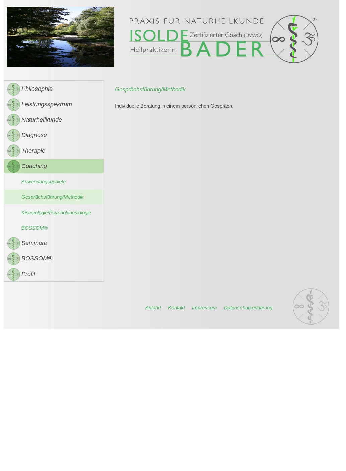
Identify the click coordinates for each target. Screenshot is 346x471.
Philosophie (37, 88)
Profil (28, 274)
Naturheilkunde (41, 119)
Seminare (34, 243)
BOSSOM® (34, 228)
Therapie (33, 150)
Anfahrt (153, 307)
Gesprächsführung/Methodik (52, 197)
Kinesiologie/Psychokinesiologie (56, 212)
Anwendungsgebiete (43, 181)
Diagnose (34, 135)
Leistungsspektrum (46, 104)
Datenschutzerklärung (248, 307)
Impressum (204, 307)
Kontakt (176, 307)
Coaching (34, 166)
